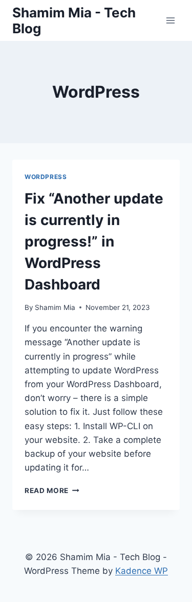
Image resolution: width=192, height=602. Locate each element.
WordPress (46, 177)
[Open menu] (170, 20)
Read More (52, 490)
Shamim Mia (55, 307)
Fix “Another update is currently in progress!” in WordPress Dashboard (94, 241)
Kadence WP (141, 571)
